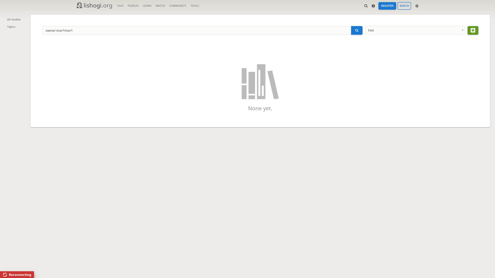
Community (177, 6)
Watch (160, 6)
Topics (11, 27)
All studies (14, 19)
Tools (194, 6)
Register (387, 6)
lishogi (98, 5)
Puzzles (133, 6)
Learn (147, 6)
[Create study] (473, 30)
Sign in (404, 6)
